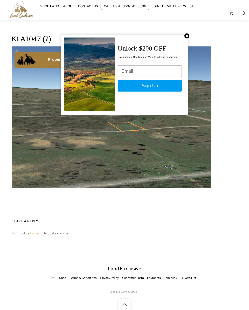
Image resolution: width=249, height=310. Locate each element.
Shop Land (49, 6)
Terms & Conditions (83, 278)
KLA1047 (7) (31, 39)
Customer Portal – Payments (141, 278)
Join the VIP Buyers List (173, 6)
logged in (36, 233)
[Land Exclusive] (20, 9)
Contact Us (88, 6)
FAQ (53, 278)
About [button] (68, 6)
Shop (62, 278)
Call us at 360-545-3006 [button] (125, 6)
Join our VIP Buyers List (180, 278)
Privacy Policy (109, 278)
